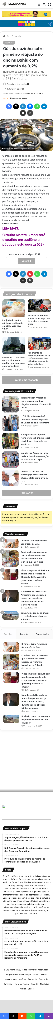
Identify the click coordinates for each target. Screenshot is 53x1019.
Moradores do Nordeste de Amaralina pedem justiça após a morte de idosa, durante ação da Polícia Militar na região (34, 598)
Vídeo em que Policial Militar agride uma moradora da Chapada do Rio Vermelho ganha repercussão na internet (35, 577)
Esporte (34, 984)
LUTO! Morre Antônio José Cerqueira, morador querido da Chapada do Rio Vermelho (35, 419)
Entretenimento (21, 984)
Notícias (22, 979)
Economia (16, 36)
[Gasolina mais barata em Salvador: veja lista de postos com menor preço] (39, 305)
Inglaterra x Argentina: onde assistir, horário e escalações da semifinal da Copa (35, 456)
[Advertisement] (26, 759)
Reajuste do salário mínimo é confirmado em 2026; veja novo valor (12, 324)
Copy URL (26, 261)
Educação (43, 979)
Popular (8, 634)
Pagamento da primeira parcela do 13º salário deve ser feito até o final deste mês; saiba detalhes (39, 358)
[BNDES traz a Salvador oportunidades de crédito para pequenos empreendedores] (13, 345)
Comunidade (11, 979)
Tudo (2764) (26, 492)
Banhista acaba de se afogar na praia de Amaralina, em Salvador (35, 616)
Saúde (31, 989)
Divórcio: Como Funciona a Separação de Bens (34, 542)
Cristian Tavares (39, 974)
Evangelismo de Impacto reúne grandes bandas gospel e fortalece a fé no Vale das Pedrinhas (35, 439)
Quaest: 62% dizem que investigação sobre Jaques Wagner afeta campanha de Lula (34, 476)
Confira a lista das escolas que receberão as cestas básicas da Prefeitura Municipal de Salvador (34, 556)
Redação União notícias (16, 84)
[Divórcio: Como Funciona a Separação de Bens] (10, 543)
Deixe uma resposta (26, 379)
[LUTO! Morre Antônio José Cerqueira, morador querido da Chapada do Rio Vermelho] (10, 423)
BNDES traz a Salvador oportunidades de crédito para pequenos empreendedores (13, 361)
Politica (22, 989)
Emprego (8, 984)
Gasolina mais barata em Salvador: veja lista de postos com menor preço (39, 319)
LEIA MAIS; (10, 227)
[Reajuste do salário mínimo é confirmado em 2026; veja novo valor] (13, 308)
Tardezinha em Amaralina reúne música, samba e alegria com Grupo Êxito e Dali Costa (36, 402)
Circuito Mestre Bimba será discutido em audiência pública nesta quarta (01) (23, 239)
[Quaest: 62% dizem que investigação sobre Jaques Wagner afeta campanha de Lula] (10, 478)
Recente (24, 634)
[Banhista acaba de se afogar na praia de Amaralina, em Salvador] (10, 615)
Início (7, 36)
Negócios (44, 984)
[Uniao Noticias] (14, 4)
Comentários (42, 634)
